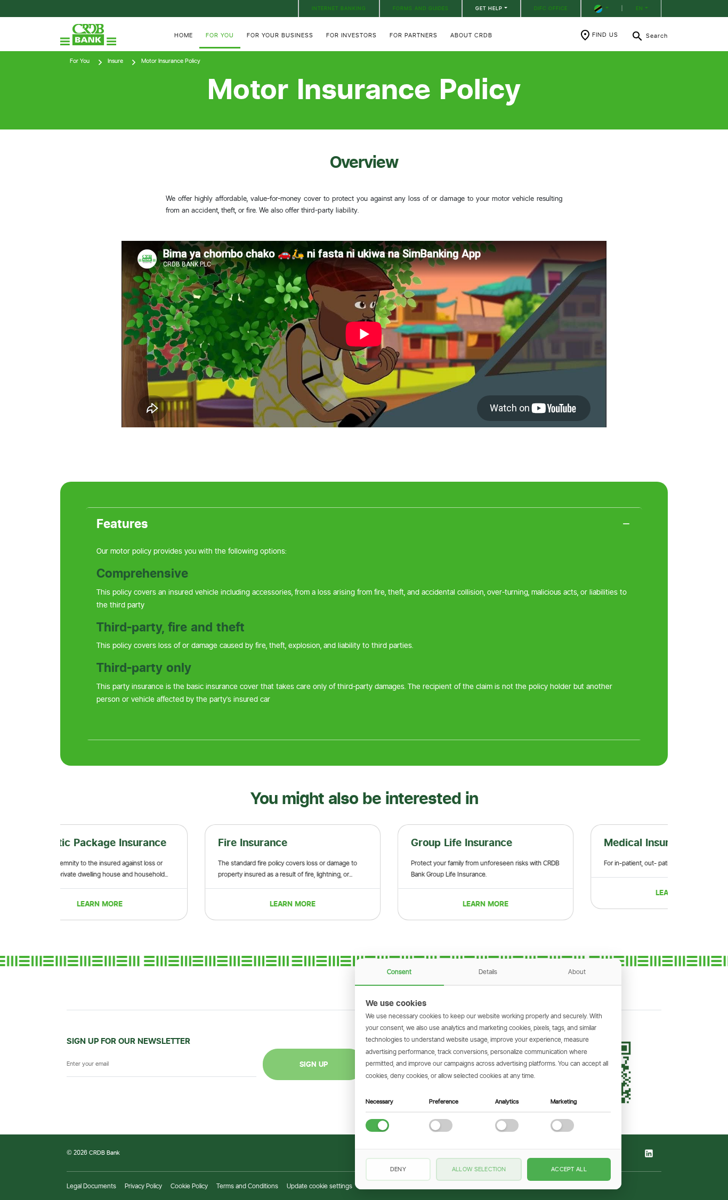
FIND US (605, 34)
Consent (399, 972)
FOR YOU (220, 35)
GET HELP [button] (489, 8)
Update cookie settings (319, 1186)
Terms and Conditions (247, 1186)
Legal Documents (91, 1186)
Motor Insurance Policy (170, 60)
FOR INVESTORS (351, 35)
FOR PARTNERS (414, 35)
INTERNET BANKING (339, 8)
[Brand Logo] (110, 34)
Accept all (569, 1169)
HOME (183, 35)
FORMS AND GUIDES (421, 8)
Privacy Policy (143, 1186)
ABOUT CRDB (471, 35)
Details (488, 972)
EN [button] (639, 8)
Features (122, 523)
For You (80, 60)
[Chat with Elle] (669, 1141)
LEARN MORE (157, 903)
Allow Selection (479, 1169)
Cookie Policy (189, 1186)
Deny (398, 1169)
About (577, 972)
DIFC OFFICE (551, 8)
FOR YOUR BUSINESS (280, 35)
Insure (115, 60)
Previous (52, 872)
